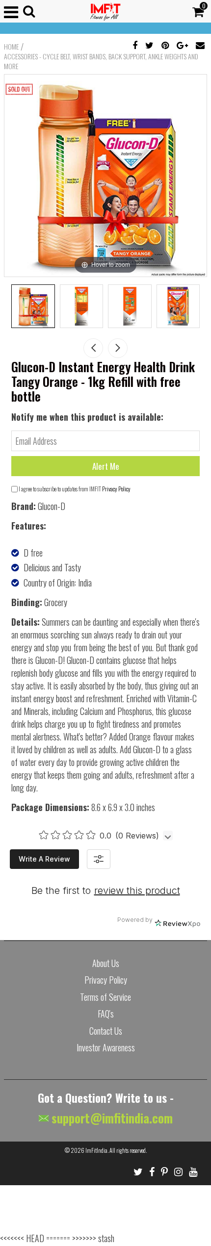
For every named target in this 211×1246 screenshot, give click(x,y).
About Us (105, 963)
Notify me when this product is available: (87, 416)
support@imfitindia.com (111, 1118)
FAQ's (106, 1013)
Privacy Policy (116, 488)
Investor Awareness (106, 1047)
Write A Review (44, 859)
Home (11, 46)
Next (118, 348)
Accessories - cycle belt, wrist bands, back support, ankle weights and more (101, 61)
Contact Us (105, 1030)
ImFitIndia (96, 1150)
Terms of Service (105, 997)
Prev (93, 348)
